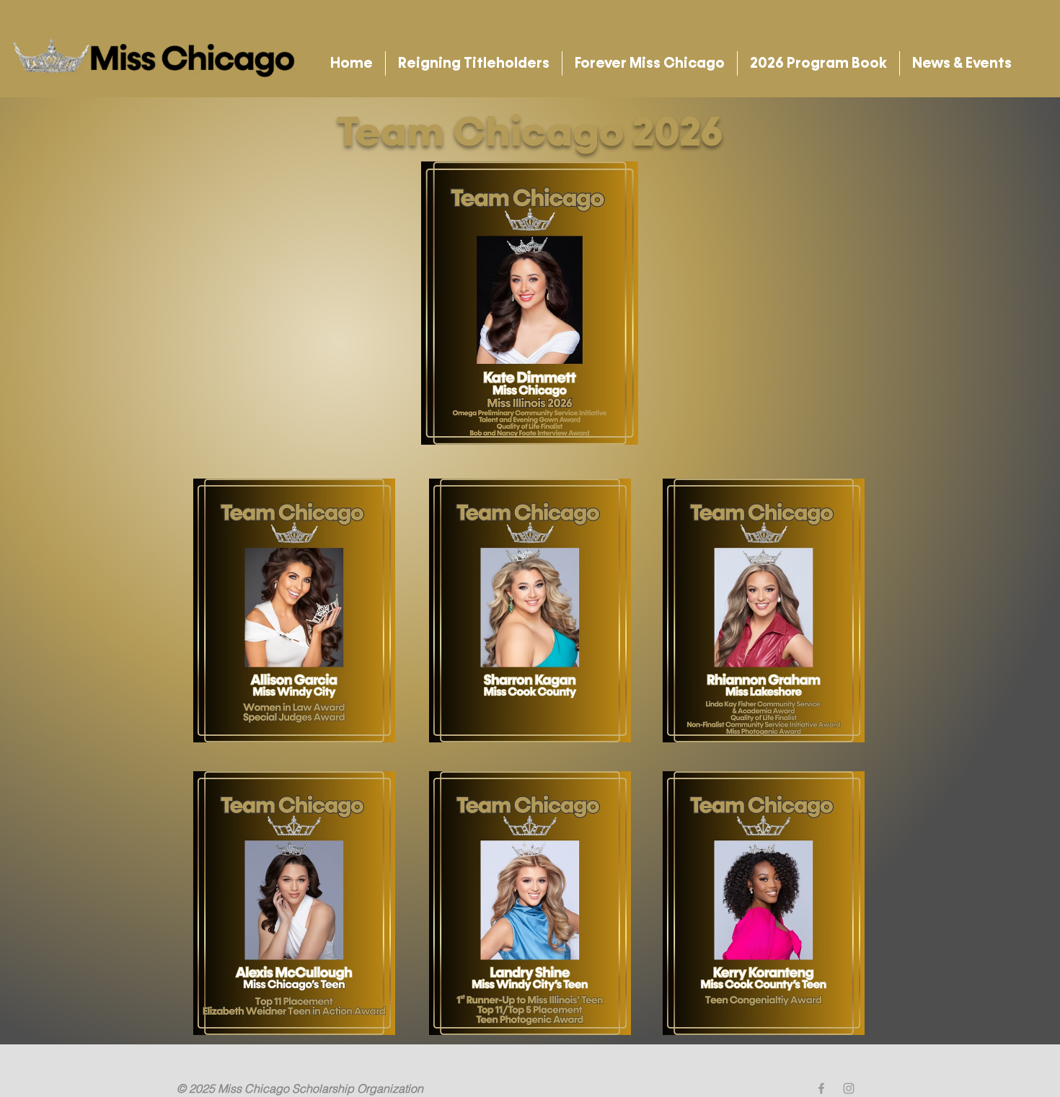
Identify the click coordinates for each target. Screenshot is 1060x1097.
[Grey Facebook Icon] (821, 1088)
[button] (474, 63)
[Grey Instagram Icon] (849, 1088)
